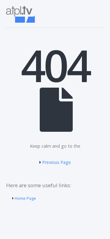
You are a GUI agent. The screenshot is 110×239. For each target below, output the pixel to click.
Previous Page (56, 162)
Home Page (25, 198)
